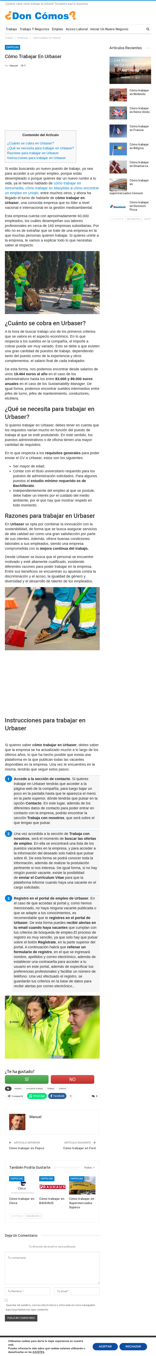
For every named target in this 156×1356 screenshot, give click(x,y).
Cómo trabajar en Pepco (26, 1148)
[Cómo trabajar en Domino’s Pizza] (118, 207)
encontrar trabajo (34, 1088)
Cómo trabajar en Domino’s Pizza (139, 206)
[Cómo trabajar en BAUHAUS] (52, 1185)
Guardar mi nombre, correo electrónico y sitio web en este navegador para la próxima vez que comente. (50, 1307)
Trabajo (11, 29)
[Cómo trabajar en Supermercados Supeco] (82, 1185)
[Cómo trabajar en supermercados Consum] (118, 185)
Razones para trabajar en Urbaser (33, 153)
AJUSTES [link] (38, 1352)
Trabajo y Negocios (34, 29)
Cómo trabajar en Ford (79, 1148)
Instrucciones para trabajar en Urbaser (36, 158)
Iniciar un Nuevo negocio (109, 29)
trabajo (51, 1088)
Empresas (12, 47)
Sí (27, 1079)
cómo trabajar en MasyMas (47, 188)
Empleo (57, 29)
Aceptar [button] (105, 1346)
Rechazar (133, 1346)
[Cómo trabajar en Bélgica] (118, 149)
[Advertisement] (52, 100)
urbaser (62, 1088)
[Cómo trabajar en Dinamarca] (118, 166)
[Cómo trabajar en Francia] (118, 131)
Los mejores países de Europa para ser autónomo (130, 65)
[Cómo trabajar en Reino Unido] (118, 112)
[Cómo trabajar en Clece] (22, 1185)
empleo (18, 1088)
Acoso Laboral (77, 29)
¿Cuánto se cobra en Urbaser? (30, 143)
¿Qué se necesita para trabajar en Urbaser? (40, 148)
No (72, 1079)
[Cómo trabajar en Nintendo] (118, 95)
